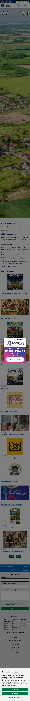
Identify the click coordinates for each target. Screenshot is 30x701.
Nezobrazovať (20, 339)
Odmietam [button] (15, 694)
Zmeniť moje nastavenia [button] (15, 697)
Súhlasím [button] (15, 689)
